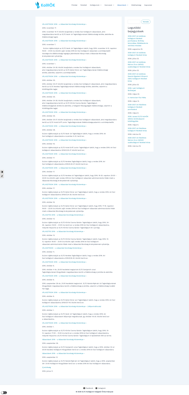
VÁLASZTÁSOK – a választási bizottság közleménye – (62, 248)
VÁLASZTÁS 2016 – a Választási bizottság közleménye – (63, 215)
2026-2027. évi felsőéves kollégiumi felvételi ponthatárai (137, 107)
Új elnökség (46, 367)
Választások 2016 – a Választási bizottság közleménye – (63, 339)
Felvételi (83, 5)
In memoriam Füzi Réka (137, 98)
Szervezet (108, 5)
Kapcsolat (148, 5)
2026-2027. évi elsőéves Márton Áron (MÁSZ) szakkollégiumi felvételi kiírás (139, 64)
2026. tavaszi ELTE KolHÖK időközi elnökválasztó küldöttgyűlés (138, 119)
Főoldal (74, 5)
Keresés (146, 22)
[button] (100, 5)
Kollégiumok (94, 5)
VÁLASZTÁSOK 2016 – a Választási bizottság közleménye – (64, 24)
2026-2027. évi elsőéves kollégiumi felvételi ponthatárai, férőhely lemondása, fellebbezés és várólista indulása (138, 40)
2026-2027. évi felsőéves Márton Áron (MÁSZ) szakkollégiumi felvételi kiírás (139, 140)
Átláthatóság (136, 5)
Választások (121, 5)
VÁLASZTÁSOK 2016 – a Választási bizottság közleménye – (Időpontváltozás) (71, 306)
